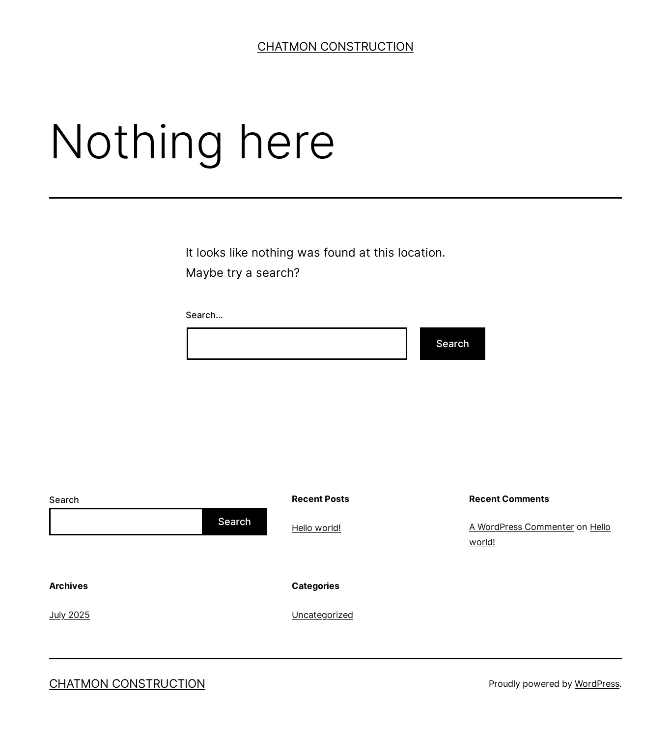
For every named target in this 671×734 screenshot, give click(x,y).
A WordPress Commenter (521, 527)
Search (64, 500)
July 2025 (69, 615)
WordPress (597, 683)
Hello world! (316, 528)
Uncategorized (322, 615)
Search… (204, 315)
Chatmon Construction (335, 46)
